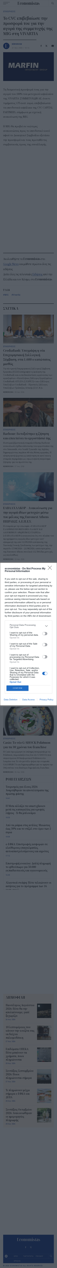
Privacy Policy (46, 699)
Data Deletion (10, 699)
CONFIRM (17, 688)
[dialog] (28, 634)
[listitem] (28, 626)
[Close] (51, 569)
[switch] (44, 633)
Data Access (28, 699)
